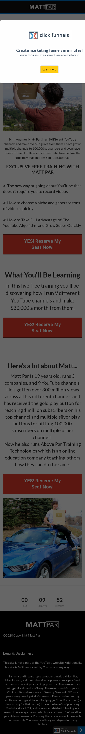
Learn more (49, 69)
